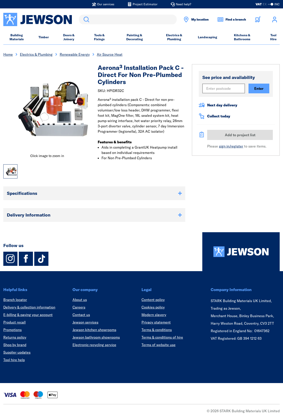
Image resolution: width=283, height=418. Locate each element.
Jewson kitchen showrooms (94, 330)
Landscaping (207, 37)
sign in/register (231, 146)
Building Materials (17, 37)
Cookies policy (153, 307)
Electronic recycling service (94, 345)
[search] (128, 19)
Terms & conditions (157, 330)
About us (80, 299)
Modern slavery (154, 315)
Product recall (14, 322)
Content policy (153, 299)
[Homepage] (241, 251)
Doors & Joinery (69, 37)
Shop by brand (14, 345)
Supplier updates (17, 352)
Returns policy (14, 337)
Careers (79, 307)
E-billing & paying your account (28, 315)
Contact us (81, 315)
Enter (259, 88)
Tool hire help (14, 360)
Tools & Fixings (99, 37)
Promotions (12, 330)
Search (85, 19)
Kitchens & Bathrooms (242, 37)
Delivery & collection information (29, 307)
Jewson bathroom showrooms (96, 337)
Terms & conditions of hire (162, 337)
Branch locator (15, 299)
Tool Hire (273, 37)
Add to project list (240, 135)
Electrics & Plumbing (174, 37)
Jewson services (85, 322)
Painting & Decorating (134, 37)
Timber (43, 37)
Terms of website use (159, 345)
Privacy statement (156, 322)
